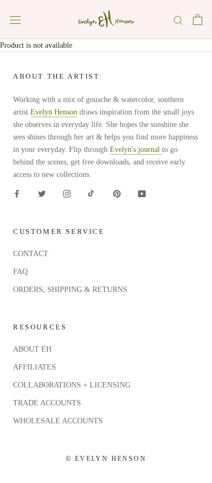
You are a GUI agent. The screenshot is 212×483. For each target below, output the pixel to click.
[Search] (178, 19)
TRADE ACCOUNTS (47, 403)
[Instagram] (67, 193)
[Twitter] (42, 193)
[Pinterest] (117, 193)
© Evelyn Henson (106, 458)
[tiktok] (92, 193)
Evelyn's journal (136, 149)
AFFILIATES (34, 367)
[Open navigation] (15, 20)
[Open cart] (197, 19)
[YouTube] (142, 193)
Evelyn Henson (53, 112)
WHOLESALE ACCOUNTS (58, 421)
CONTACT (30, 254)
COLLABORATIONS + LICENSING (71, 385)
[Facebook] (17, 193)
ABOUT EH (32, 349)
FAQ (20, 272)
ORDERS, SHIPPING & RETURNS (70, 289)
